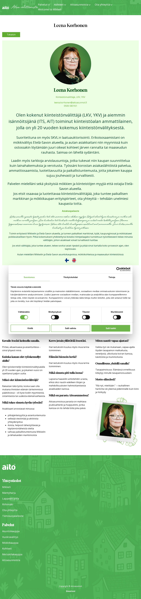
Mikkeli (6, 487)
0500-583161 (70, 105)
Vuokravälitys (10, 537)
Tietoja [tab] (112, 277)
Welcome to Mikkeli (49, 9)
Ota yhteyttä (9, 510)
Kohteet (7, 548)
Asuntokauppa (11, 531)
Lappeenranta (10, 498)
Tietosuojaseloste (12, 516)
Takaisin (11, 34)
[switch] (55, 317)
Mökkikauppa (10, 542)
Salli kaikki (111, 328)
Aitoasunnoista (11, 560)
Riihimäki (7, 504)
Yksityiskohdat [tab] (70, 277)
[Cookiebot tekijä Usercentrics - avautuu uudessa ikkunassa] (118, 269)
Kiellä (30, 328)
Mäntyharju (9, 493)
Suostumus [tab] (29, 277)
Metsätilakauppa (12, 554)
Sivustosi (70, 591)
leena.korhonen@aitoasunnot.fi (70, 102)
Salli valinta (70, 328)
